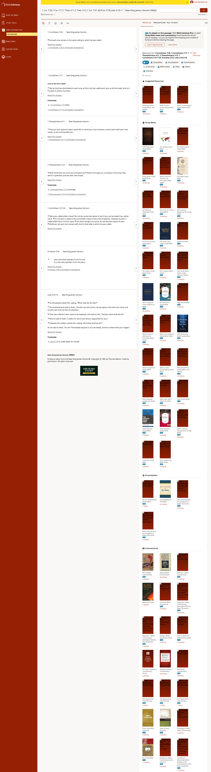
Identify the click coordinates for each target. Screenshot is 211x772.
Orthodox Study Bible (148, 461)
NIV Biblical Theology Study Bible (148, 212)
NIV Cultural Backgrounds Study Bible (184, 212)
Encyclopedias (151, 475)
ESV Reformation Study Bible (183, 148)
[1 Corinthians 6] (41, 49)
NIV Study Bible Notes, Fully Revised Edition (183, 273)
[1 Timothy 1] (136, 181)
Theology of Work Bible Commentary (184, 729)
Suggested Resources (154, 81)
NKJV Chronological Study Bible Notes (184, 106)
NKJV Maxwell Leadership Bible (148, 400)
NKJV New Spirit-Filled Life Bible (166, 400)
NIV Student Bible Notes (166, 272)
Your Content (172, 22)
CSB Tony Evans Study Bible (148, 148)
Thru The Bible (147, 758)
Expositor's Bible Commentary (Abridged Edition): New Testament (184, 605)
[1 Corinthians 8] (136, 49)
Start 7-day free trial (154, 45)
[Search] (203, 10)
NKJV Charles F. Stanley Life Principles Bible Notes (148, 337)
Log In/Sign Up (200, 2)
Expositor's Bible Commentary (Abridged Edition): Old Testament (149, 639)
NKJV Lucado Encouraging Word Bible (167, 107)
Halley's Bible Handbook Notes (166, 637)
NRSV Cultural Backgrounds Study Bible (184, 431)
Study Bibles (150, 122)
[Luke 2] (41, 320)
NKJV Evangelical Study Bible (148, 369)
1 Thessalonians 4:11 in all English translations (67, 139)
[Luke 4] (136, 320)
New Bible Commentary (182, 670)
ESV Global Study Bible (166, 148)
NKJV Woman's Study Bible (165, 430)
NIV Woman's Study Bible (165, 304)
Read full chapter (55, 44)
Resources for (165, 55)
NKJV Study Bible (183, 399)
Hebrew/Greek (159, 22)
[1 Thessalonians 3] (41, 138)
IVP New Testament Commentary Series (149, 671)
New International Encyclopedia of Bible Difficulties (149, 533)
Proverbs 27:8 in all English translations (64, 269)
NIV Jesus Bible (182, 242)
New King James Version (58, 355)
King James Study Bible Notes (148, 177)
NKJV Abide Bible (183, 303)
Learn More (172, 45)
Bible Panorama (148, 602)
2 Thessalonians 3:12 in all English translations (67, 194)
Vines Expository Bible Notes (166, 461)
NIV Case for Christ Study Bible (167, 211)
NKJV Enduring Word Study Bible (183, 335)
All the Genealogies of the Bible (149, 501)
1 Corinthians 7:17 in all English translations (66, 110)
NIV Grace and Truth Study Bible (166, 243)
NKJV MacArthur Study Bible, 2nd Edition (148, 107)
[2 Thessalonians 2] (41, 181)
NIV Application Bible (183, 177)
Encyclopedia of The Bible (165, 501)
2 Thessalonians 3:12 (58, 189)
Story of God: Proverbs (164, 729)
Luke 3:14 (54, 341)
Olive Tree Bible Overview (148, 729)
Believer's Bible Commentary (182, 574)
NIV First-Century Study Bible (148, 243)
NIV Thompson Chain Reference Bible (148, 305)
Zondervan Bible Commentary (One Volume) (166, 760)
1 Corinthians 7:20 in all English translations (66, 47)
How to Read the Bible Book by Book (184, 637)
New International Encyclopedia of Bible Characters (184, 502)
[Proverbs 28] (136, 268)
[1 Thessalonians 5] (136, 138)
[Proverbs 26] (41, 268)
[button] (198, 2)
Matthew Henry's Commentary (166, 670)
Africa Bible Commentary (147, 574)
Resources (147, 22)
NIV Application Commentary (148, 700)
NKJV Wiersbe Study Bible (147, 430)
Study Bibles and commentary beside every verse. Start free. (115, 2)
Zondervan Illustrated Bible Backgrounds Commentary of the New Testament (184, 762)
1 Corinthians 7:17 (57, 105)
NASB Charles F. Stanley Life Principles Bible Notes (165, 179)
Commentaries (151, 548)
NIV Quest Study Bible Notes (148, 272)
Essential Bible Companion (165, 603)
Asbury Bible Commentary (164, 574)
